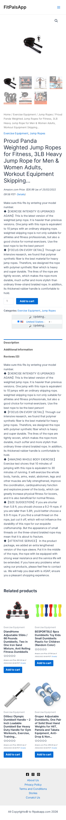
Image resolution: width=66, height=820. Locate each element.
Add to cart (27, 301)
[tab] (33, 342)
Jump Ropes (45, 114)
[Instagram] (33, 774)
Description (11, 342)
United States (34, 321)
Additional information (18, 349)
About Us (33, 780)
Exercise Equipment (24, 114)
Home (7, 114)
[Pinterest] (38, 774)
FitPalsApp (15, 7)
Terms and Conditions (33, 789)
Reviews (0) (11, 356)
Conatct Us (33, 797)
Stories (33, 793)
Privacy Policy (33, 784)
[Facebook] (27, 774)
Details (21, 194)
